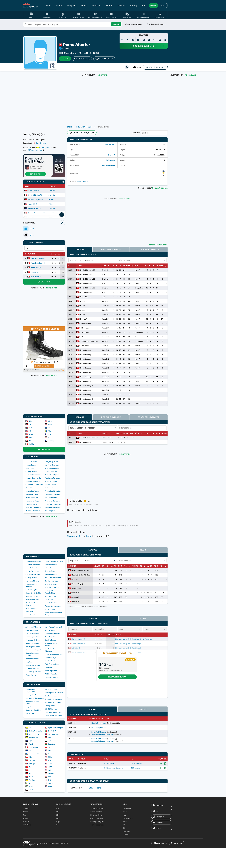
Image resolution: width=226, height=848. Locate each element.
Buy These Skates (42, 366)
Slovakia (52, 190)
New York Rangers (52, 468)
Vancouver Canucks (52, 501)
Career (125, 834)
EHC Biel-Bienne (108, 165)
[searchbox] (72, 24)
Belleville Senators (32, 568)
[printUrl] (127, 67)
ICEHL (31, 790)
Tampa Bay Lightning (53, 491)
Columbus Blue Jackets (34, 484)
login (89, 536)
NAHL (50, 424)
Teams (59, 5)
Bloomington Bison (33, 637)
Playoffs (137, 270)
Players (93, 618)
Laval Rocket (30, 615)
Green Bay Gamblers (33, 710)
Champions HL (34, 754)
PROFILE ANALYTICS (156, 67)
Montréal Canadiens (33, 507)
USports (51, 773)
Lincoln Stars (30, 713)
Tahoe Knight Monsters (54, 654)
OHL (30, 441)
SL (29, 770)
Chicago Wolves (31, 578)
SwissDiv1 (105, 301)
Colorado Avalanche (33, 481)
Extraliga (51, 441)
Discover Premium (117, 677)
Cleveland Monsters (33, 581)
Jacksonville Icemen (33, 665)
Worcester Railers (51, 677)
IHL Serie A (52, 731)
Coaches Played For (148, 249)
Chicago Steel (31, 695)
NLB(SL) (74, 579)
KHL (49, 428)
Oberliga (32, 780)
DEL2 (50, 204)
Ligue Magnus (53, 734)
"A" (93, 354)
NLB (103, 274)
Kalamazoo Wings (32, 668)
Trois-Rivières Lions (52, 664)
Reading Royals (50, 640)
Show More (44, 282)
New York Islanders (52, 465)
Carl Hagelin (44, 147)
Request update (160, 188)
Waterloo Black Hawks (53, 712)
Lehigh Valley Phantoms (54, 561)
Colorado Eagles (31, 590)
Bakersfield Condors (33, 564)
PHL (49, 747)
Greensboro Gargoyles (34, 650)
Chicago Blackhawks (33, 478)
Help (124, 815)
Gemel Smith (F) (33, 190)
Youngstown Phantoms (53, 715)
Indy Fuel (29, 662)
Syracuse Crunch (51, 596)
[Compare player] (154, 39)
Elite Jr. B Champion (98, 723)
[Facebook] (25, 134)
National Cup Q (107, 442)
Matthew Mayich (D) (35, 199)
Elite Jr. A (105, 279)
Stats (48, 5)
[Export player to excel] (143, 39)
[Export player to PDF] (149, 39)
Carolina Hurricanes (33, 475)
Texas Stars (49, 599)
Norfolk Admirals (51, 630)
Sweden (26, 808)
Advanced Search (157, 24)
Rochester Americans (53, 578)
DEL (30, 773)
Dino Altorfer (82, 182)
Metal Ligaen (33, 747)
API (124, 825)
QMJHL (31, 444)
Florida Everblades (32, 643)
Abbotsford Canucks (33, 561)
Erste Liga (51, 744)
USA (24, 815)
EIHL (49, 737)
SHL (49, 431)
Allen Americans (32, 630)
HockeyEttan (33, 737)
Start (69, 127)
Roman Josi (34, 272)
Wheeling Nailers (51, 671)
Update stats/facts (83, 133)
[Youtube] (38, 134)
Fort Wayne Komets (33, 646)
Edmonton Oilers (32, 494)
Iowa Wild (29, 611)
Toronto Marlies (51, 603)
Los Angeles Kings (32, 501)
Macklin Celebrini (37, 263)
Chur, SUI (111, 155)
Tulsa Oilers (49, 667)
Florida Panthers (32, 498)
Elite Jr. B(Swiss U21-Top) (81, 575)
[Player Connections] (132, 39)
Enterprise (126, 831)
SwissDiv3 (85, 53)
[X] (29, 134)
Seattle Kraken (50, 484)
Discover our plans (143, 46)
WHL (30, 437)
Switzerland (110, 160)
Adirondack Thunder (33, 627)
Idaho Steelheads (32, 658)
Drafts (95, 5)
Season (92, 709)
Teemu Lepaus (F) (34, 208)
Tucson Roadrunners (53, 606)
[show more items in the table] (61, 214)
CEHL (50, 741)
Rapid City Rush (50, 637)
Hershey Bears (31, 608)
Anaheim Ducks (31, 462)
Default (79, 249)
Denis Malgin (35, 267)
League (143, 709)
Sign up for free (75, 536)
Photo (125, 821)
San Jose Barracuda (52, 587)
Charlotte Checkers (33, 574)
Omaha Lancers (51, 696)
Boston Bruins (31, 465)
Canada (25, 812)
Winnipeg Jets (50, 511)
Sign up (153, 5)
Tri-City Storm (50, 706)
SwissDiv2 (105, 337)
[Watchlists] (127, 39)
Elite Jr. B (105, 270)
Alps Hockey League (55, 728)
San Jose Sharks (51, 481)
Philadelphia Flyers (52, 475)
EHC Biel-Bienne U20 (87, 270)
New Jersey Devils (51, 462)
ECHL (31, 428)
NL (49, 437)
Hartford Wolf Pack (32, 599)
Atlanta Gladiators (32, 633)
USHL (50, 421)
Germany (26, 821)
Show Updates (82, 59)
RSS (124, 828)
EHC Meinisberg (85, 350)
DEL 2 (31, 777)
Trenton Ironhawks (52, 661)
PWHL (50, 786)
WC (30, 783)
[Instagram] (34, 134)
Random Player (134, 24)
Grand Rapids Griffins (33, 593)
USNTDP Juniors (51, 709)
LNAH (50, 770)
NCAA (51, 199)
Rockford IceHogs (51, 581)
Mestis (31, 744)
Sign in (163, 5)
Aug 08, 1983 (110, 144)
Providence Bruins (51, 574)
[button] (160, 15)
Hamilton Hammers (33, 596)
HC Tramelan (84, 328)
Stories (109, 5)
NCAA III (51, 767)
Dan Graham (41, 143)
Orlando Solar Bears (52, 633)
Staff (143, 618)
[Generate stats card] (138, 39)
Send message (105, 59)
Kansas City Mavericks (34, 672)
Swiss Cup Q (106, 438)
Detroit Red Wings (32, 491)
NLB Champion (97, 727)
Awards (121, 5)
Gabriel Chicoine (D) (34, 195)
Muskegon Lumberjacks (54, 692)
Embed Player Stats (158, 244)
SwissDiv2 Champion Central (102, 734)
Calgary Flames (31, 471)
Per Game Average (111, 249)
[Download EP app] (44, 165)
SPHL (30, 431)
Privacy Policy (127, 818)
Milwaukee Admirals (52, 568)
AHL (30, 424)
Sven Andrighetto (37, 258)
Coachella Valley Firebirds (32, 585)
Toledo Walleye (50, 657)
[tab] (79, 249)
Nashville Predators (33, 511)
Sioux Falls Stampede (53, 702)
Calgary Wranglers (32, 571)
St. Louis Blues (50, 488)
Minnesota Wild (31, 504)
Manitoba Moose (51, 564)
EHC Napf (82, 319)
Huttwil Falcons (85, 323)
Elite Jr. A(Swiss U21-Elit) (80, 570)
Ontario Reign (50, 571)
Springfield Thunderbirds (50, 592)
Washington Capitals (52, 507)
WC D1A (32, 786)
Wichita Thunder (51, 674)
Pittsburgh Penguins (52, 478)
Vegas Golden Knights (53, 504)
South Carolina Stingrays (50, 650)
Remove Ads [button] (190, 75)
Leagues (71, 5)
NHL (30, 421)
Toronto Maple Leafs (52, 494)
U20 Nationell (34, 734)
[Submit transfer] (165, 39)
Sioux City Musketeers (53, 699)
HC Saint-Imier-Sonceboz (88, 341)
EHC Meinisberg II (68, 53)
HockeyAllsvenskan (36, 731)
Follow (65, 59)
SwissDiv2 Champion (99, 732)
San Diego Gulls (50, 584)
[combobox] (72, 24)
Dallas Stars (30, 488)
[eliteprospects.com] (30, 5)
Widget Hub (127, 808)
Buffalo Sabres (31, 468)
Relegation (139, 288)
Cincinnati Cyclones (33, 640)
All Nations (27, 825)
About (125, 812)
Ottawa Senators (51, 471)
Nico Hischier (35, 277)
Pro (143, 5)
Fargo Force (30, 707)
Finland (25, 818)
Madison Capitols (51, 689)
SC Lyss (82, 301)
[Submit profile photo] (159, 39)
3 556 (139, 67)
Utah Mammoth (51, 498)
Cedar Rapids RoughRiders (30, 690)
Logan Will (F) (32, 204)
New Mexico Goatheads (54, 627)
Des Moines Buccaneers (35, 698)
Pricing (133, 5)
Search (116, 24)
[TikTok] (42, 134)
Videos (83, 5)
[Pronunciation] (122, 39)
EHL (30, 750)
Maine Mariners (31, 675)
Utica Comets (50, 609)
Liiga (49, 434)
